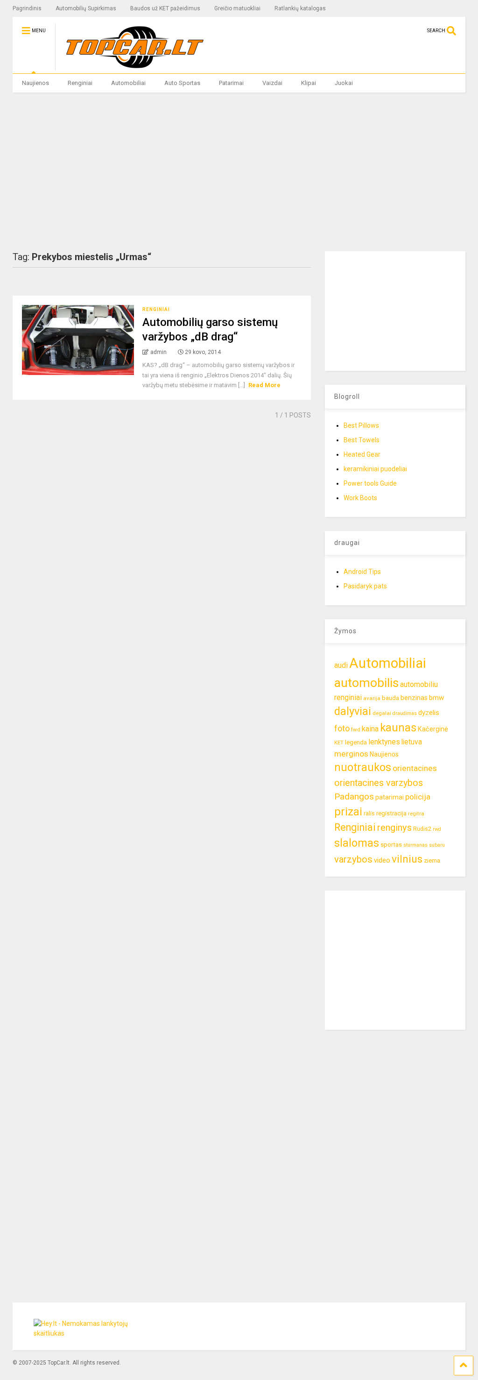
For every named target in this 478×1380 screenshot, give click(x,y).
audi (341, 665)
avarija (371, 698)
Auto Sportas (182, 82)
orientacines (415, 768)
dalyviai (352, 711)
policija (417, 796)
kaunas (398, 727)
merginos (351, 753)
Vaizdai (272, 82)
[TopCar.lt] (130, 66)
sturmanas (415, 845)
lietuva (411, 741)
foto (342, 728)
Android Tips (362, 571)
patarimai (389, 797)
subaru (437, 845)
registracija (391, 813)
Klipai (308, 82)
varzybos (353, 859)
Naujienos (35, 82)
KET (339, 742)
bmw (436, 698)
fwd (355, 729)
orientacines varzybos (378, 783)
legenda (356, 742)
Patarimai (231, 82)
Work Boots (360, 498)
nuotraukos (362, 767)
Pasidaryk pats (365, 586)
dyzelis (428, 712)
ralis (369, 813)
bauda (390, 697)
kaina (370, 728)
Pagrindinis (27, 8)
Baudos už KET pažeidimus (165, 8)
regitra (416, 813)
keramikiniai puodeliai (375, 469)
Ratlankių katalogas (300, 8)
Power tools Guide (370, 483)
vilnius (407, 859)
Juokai (344, 82)
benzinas (414, 698)
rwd (437, 829)
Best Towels (362, 440)
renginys (394, 827)
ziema (432, 860)
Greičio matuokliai (237, 8)
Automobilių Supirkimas (86, 8)
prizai (348, 811)
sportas (391, 844)
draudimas (405, 713)
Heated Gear (362, 454)
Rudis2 (422, 828)
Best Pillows (361, 425)
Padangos (354, 796)
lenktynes (384, 741)
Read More (264, 385)
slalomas (356, 843)
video (382, 860)
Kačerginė (433, 729)
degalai (382, 713)
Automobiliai (128, 82)
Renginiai (80, 82)
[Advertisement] (239, 171)
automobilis (366, 682)
